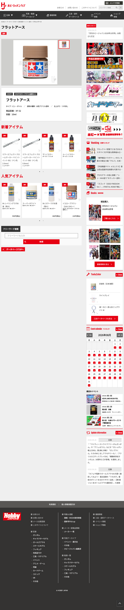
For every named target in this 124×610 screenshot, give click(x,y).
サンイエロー (48, 154)
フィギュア (37, 549)
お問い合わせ (73, 7)
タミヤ (9, 94)
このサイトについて (89, 7)
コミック (36, 574)
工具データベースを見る (103, 318)
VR (34, 577)
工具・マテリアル (40, 556)
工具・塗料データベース (104, 518)
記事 (110, 440)
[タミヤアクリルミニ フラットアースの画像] (64, 44)
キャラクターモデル (40, 538)
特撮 (34, 567)
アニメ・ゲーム (39, 563)
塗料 (3, 33)
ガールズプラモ (39, 542)
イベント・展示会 (71, 541)
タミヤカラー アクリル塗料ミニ (25, 94)
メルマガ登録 (114, 3)
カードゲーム (38, 570)
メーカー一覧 (69, 531)
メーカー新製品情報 (71, 528)
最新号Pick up (69, 521)
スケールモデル (39, 545)
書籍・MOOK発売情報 (72, 518)
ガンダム (36, 535)
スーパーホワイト (29, 203)
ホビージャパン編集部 (72, 549)
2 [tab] (43, 171)
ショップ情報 (100, 525)
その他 (35, 581)
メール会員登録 (39, 521)
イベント (36, 560)
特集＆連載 (68, 514)
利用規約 (52, 504)
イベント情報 (100, 521)
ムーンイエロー (69, 154)
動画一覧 (67, 555)
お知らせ (60, 7)
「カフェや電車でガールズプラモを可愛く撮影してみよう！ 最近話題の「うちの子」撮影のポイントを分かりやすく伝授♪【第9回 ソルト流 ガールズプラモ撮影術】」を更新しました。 (105, 479)
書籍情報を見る (103, 264)
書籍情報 (98, 514)
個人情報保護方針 (68, 504)
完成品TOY (37, 553)
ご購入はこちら (110, 218)
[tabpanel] (11, 151)
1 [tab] (39, 171)
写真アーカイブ (70, 538)
